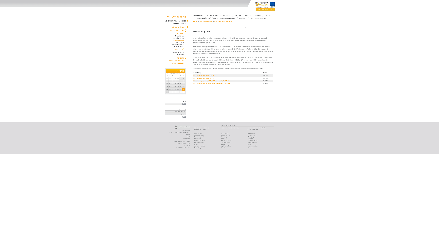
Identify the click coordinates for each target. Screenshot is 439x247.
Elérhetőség (180, 54)
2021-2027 (242, 18)
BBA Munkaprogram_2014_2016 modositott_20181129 (211, 81)
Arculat (178, 50)
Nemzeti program (178, 38)
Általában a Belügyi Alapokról (219, 16)
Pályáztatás (180, 42)
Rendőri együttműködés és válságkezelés (176, 60)
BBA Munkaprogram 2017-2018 (203, 78)
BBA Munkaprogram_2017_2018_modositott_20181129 (211, 83)
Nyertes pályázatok (178, 44)
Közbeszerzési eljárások (206, 18)
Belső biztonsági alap (177, 27)
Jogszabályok (179, 36)
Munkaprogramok (178, 40)
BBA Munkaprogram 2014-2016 (203, 75)
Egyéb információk (178, 52)
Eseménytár (198, 16)
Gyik (246, 16)
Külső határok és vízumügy (223, 21)
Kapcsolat (257, 16)
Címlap (195, 21)
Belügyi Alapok (266, 7)
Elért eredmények (178, 46)
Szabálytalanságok (227, 18)
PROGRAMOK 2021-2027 (258, 18)
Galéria (238, 16)
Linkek (267, 16)
